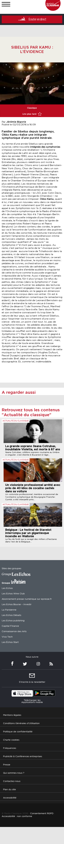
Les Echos (7, 588)
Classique (32, 108)
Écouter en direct (37, 19)
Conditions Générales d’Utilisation (21, 723)
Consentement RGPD (41, 813)
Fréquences (9, 748)
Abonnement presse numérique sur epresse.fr (27, 599)
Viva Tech (7, 637)
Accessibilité (9, 798)
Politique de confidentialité (17, 732)
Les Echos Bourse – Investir (16, 604)
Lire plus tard (30, 114)
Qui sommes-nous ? (13, 773)
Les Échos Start (10, 642)
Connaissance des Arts (14, 631)
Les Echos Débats (11, 615)
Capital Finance (10, 626)
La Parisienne (9, 610)
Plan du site (9, 790)
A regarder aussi (19, 393)
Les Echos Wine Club (13, 594)
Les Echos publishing (13, 621)
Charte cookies (11, 740)
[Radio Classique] (53, 10)
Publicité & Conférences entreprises (22, 756)
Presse (6, 765)
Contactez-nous (11, 781)
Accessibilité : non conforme (17, 816)
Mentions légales (12, 715)
